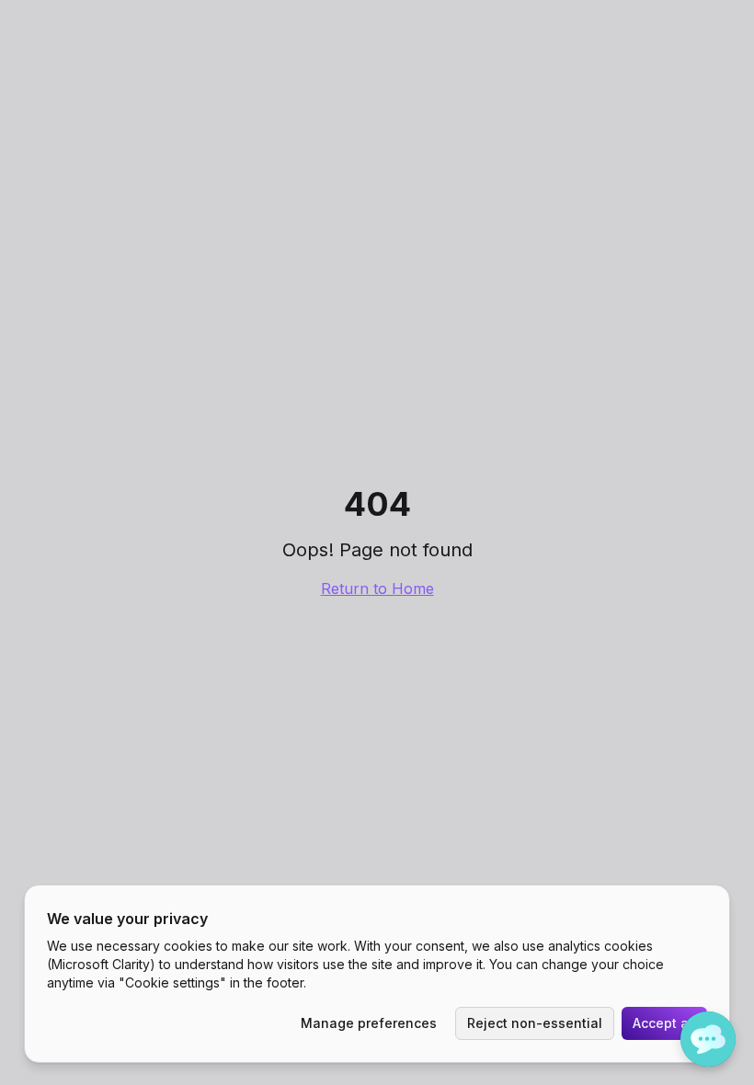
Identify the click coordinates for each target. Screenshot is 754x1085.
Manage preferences (369, 1023)
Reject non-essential (534, 1023)
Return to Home (377, 588)
